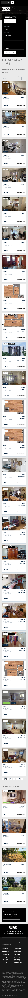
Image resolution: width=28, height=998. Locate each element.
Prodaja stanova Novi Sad (9, 911)
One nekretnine (17, 960)
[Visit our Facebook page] (7, 931)
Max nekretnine (17, 957)
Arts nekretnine (5, 960)
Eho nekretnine (17, 953)
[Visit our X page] (15, 931)
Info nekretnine (17, 948)
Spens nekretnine (5, 954)
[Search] (12, 2)
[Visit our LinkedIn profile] (18, 931)
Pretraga (8, 52)
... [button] (12, 779)
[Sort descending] (20, 78)
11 (19, 779)
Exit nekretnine (17, 956)
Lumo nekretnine (17, 963)
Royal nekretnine (5, 950)
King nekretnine (5, 959)
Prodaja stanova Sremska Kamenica (11, 919)
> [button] (21, 779)
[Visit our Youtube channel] (13, 931)
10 (16, 779)
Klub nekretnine (5, 953)
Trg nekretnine (17, 959)
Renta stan (4, 962)
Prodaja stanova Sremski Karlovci (11, 916)
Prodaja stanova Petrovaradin (10, 914)
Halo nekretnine (17, 951)
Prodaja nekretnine (6, 963)
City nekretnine (17, 946)
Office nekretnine (5, 951)
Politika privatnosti (9, 933)
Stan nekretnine (5, 956)
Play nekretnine (5, 957)
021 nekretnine (5, 948)
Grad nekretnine (5, 946)
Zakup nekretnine (18, 962)
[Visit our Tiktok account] (20, 931)
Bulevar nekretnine (18, 950)
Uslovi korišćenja (19, 933)
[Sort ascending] (18, 78)
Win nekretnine (17, 954)
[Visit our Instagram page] (10, 931)
